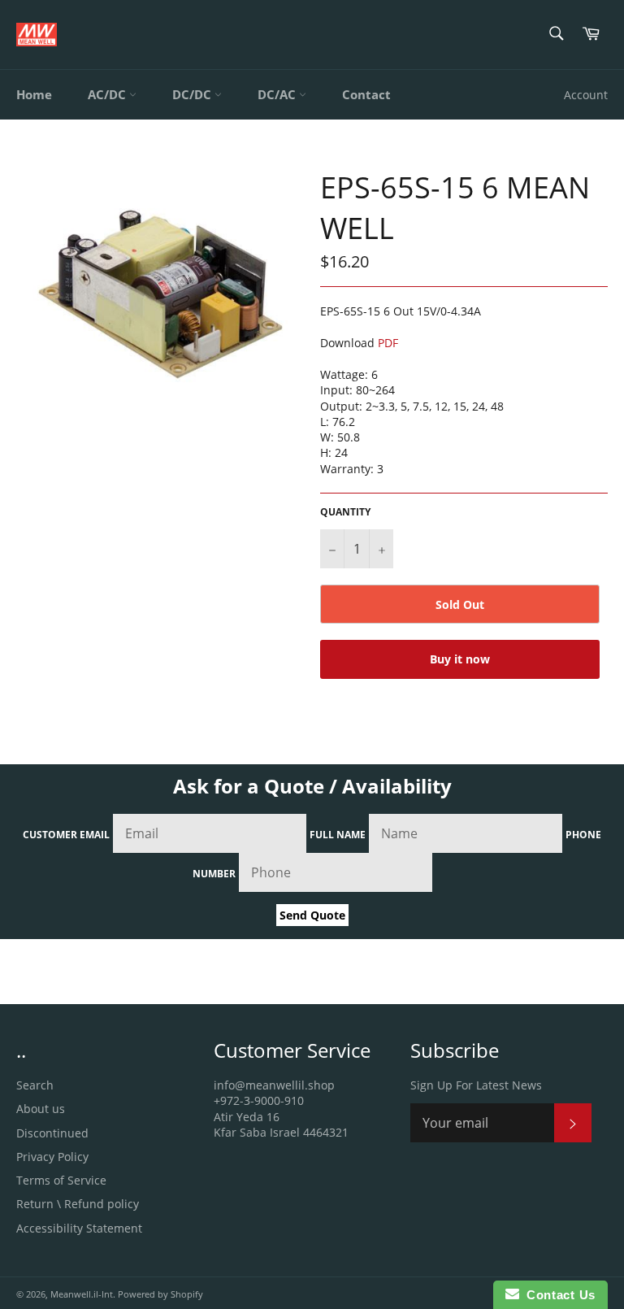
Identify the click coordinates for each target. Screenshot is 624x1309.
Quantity (345, 512)
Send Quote (312, 915)
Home (34, 94)
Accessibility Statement (79, 1228)
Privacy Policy (52, 1156)
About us (40, 1108)
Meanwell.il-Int (81, 1294)
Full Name (338, 835)
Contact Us (557, 1295)
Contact (366, 94)
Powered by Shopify (160, 1294)
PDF (388, 342)
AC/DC (108, 94)
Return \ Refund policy (77, 1203)
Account (586, 94)
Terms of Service (61, 1180)
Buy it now (460, 659)
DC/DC (193, 94)
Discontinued (52, 1133)
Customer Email (66, 835)
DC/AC (278, 94)
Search (35, 1085)
